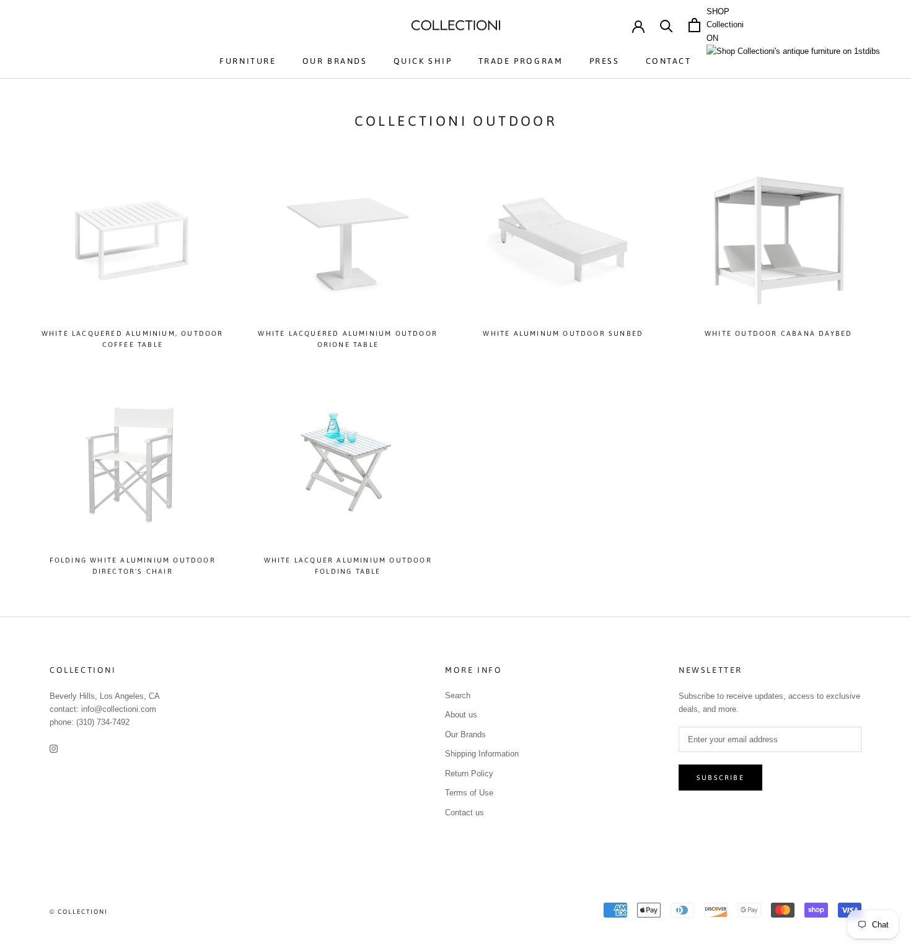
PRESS (604, 61)
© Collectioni (79, 911)
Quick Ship (423, 61)
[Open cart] (694, 25)
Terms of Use (469, 792)
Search (457, 695)
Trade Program (520, 61)
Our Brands (334, 61)
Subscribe (720, 777)
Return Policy (469, 773)
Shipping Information (482, 753)
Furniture (247, 61)
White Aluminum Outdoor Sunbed (563, 333)
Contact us (464, 812)
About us (461, 714)
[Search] (666, 25)
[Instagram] (54, 748)
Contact (669, 61)
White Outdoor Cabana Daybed (778, 333)
